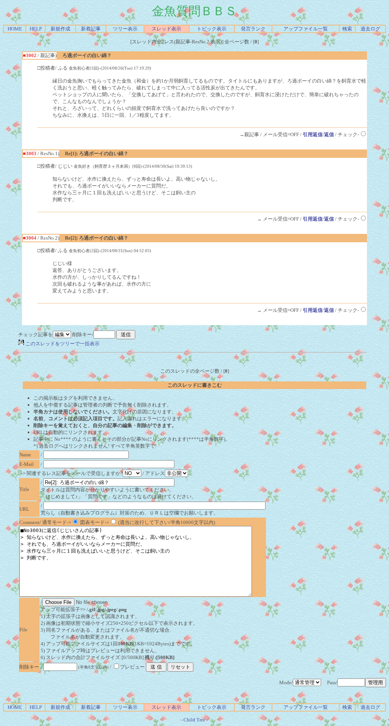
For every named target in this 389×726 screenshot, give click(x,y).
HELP (36, 29)
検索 (347, 29)
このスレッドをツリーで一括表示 (62, 343)
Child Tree (194, 720)
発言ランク (253, 29)
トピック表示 (211, 29)
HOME (15, 29)
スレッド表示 (166, 29)
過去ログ (370, 29)
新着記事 (91, 29)
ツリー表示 (125, 29)
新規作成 (60, 29)
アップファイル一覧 (305, 29)
